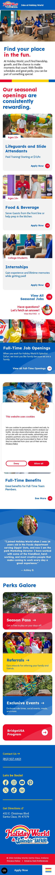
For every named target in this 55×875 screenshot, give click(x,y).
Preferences (40, 450)
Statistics (16, 454)
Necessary (17, 450)
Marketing (39, 454)
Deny (16, 463)
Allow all (38, 463)
